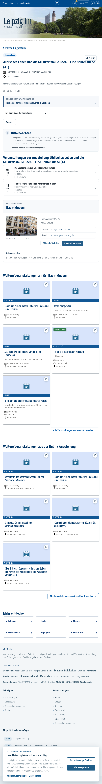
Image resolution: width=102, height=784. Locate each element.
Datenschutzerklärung (16, 776)
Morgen (36, 670)
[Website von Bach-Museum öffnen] (21, 226)
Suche (26, 40)
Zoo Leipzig (75, 676)
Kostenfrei (59, 706)
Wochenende (86, 682)
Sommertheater (46, 671)
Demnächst (8, 670)
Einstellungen (35, 776)
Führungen (91, 670)
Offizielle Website (51, 243)
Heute (6, 676)
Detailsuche (60, 719)
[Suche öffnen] (57, 3)
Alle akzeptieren (81, 767)
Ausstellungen (10, 682)
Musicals (45, 676)
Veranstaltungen (16, 40)
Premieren (85, 677)
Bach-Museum (44, 40)
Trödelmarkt (14, 677)
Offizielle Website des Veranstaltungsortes (28, 148)
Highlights (51, 682)
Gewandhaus (64, 677)
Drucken (9, 122)
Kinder (17, 671)
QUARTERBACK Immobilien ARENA (32, 682)
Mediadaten (10, 702)
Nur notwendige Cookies (81, 760)
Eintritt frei (81, 671)
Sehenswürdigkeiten (65, 670)
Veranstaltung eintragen (15, 706)
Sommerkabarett (29, 676)
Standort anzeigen (72, 243)
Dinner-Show (72, 681)
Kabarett (54, 676)
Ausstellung (33, 40)
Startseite (6, 40)
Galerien (29, 671)
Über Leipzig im (11, 697)
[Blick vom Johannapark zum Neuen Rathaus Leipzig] (51, 22)
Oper (23, 670)
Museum (60, 681)
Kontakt (8, 710)
